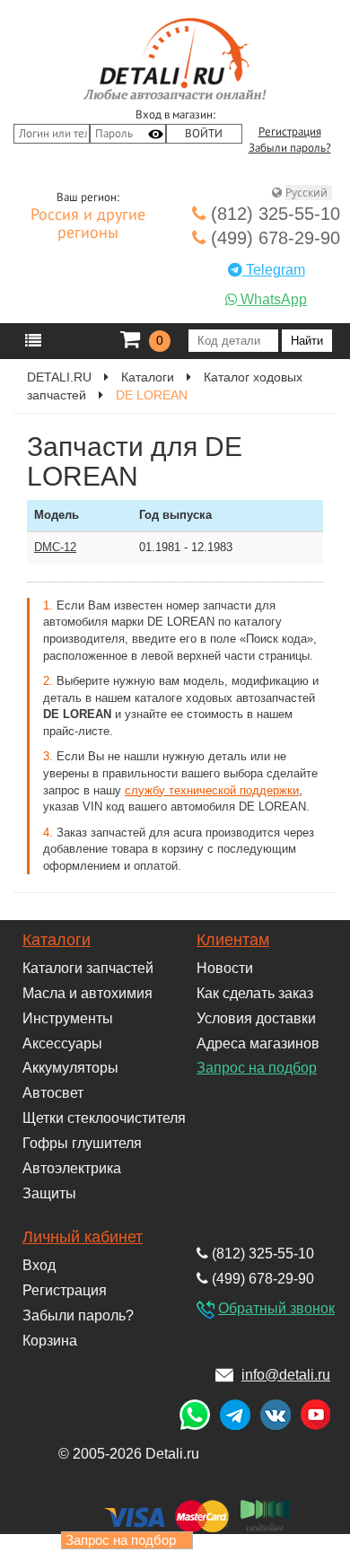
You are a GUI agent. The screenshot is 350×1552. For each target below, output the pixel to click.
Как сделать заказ (255, 993)
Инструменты (67, 1018)
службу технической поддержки (212, 790)
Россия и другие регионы (88, 224)
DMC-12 (55, 547)
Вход (39, 1265)
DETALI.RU (59, 377)
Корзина (49, 1340)
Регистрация (289, 132)
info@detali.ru (285, 1374)
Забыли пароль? (290, 148)
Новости (225, 968)
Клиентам (233, 940)
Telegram (273, 269)
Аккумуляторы (70, 1067)
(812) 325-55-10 (273, 214)
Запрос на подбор (257, 1067)
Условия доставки (256, 1018)
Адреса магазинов (258, 1043)
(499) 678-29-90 (273, 238)
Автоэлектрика (71, 1168)
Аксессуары (62, 1043)
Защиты (49, 1193)
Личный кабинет (82, 1237)
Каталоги (147, 377)
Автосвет (52, 1092)
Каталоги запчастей (87, 968)
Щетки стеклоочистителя (104, 1118)
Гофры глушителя (82, 1143)
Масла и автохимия (87, 993)
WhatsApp (272, 299)
